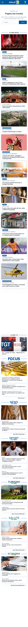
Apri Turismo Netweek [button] (18, 514)
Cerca (22, 22)
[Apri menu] (2, 2)
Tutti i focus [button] (21, 398)
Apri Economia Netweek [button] (17, 585)
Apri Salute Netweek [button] (18, 550)
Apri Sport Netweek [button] (18, 478)
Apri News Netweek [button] (18, 434)
